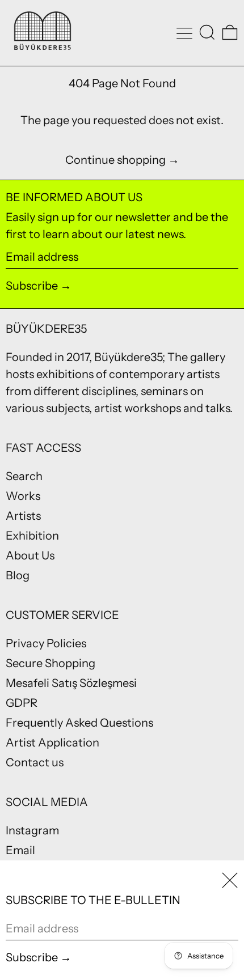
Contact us (35, 762)
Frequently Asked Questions (79, 722)
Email (20, 850)
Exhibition (32, 535)
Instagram (32, 830)
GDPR (21, 703)
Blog (18, 575)
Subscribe (32, 285)
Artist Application (52, 742)
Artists (23, 516)
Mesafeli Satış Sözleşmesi (71, 683)
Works (23, 496)
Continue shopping (115, 160)
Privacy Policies (46, 643)
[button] (207, 32)
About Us (30, 555)
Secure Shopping (50, 663)
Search (24, 476)
